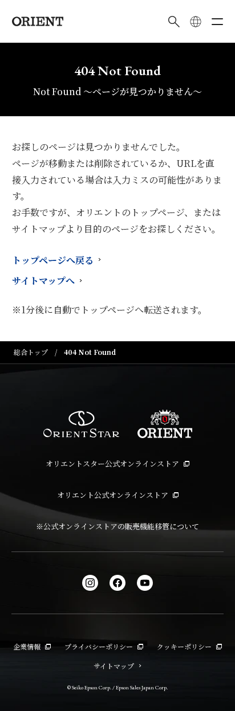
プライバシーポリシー (98, 646)
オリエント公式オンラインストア (112, 494)
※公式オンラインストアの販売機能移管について (117, 526)
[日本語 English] (195, 21)
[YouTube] (145, 583)
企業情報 (26, 646)
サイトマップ (114, 666)
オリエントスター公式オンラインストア (112, 463)
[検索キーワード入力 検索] (174, 21)
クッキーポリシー (184, 646)
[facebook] (117, 583)
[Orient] (37, 21)
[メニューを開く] (217, 21)
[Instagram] (90, 583)
